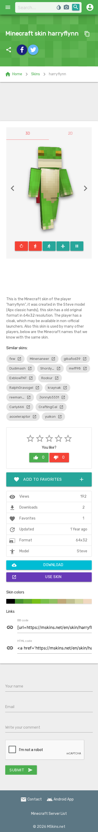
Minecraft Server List (49, 813)
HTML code (24, 641)
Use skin (36, 577)
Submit (21, 770)
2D (70, 133)
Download (37, 565)
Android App (60, 799)
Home (13, 74)
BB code (22, 620)
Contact (31, 799)
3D (27, 133)
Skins (35, 74)
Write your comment (22, 727)
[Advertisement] (49, 101)
